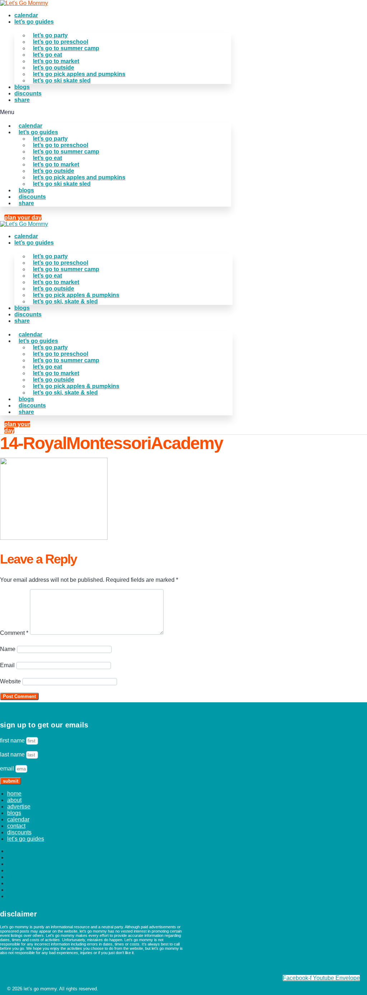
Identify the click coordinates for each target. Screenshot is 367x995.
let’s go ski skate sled (62, 80)
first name (13, 740)
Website (10, 681)
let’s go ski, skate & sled (65, 301)
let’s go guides (34, 22)
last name (13, 754)
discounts (28, 93)
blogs (22, 87)
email (7, 768)
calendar (26, 15)
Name (7, 649)
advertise (18, 806)
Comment (14, 633)
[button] (115, 112)
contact (16, 826)
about (14, 800)
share (22, 100)
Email (7, 665)
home (14, 794)
